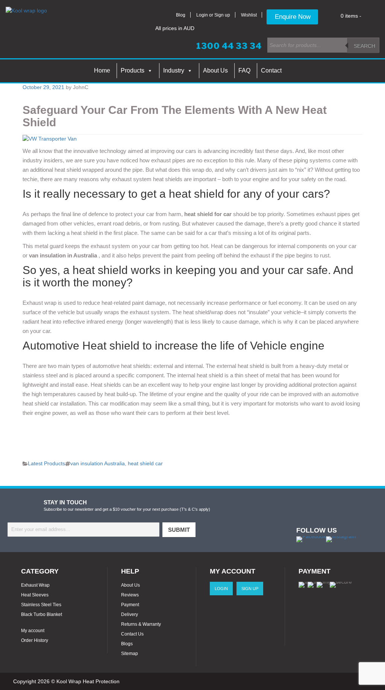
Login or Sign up (213, 15)
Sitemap (129, 653)
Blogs (127, 643)
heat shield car (145, 463)
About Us (215, 70)
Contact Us (132, 634)
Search (364, 46)
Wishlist (249, 15)
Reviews (130, 595)
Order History (34, 640)
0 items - (351, 16)
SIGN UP (249, 588)
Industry (173, 70)
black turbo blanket (41, 614)
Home (102, 70)
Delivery (129, 614)
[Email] (83, 529)
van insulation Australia (97, 463)
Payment (130, 604)
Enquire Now (293, 16)
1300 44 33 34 (229, 46)
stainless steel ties (41, 604)
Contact (271, 70)
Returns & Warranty (141, 624)
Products (132, 70)
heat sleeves (35, 595)
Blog (180, 15)
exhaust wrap (35, 585)
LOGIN (221, 588)
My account (32, 630)
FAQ (244, 70)
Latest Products (46, 463)
